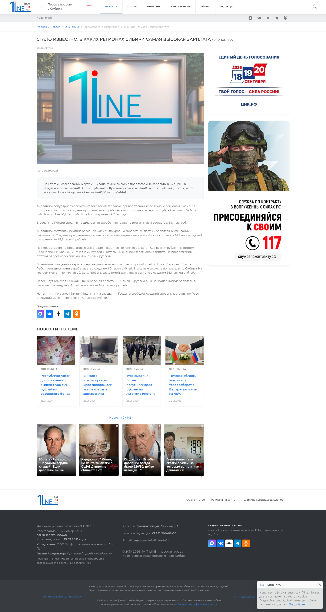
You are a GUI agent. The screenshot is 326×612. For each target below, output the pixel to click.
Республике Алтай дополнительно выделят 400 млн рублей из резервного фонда (56, 385)
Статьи (132, 6)
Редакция (227, 6)
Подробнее (297, 604)
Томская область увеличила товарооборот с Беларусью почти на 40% (183, 385)
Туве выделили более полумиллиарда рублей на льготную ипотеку (140, 385)
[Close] (320, 585)
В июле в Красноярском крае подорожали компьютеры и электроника (97, 385)
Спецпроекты (181, 6)
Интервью (154, 6)
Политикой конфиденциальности (197, 604)
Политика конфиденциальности (264, 499)
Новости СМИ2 (120, 417)
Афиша (205, 6)
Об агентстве (195, 499)
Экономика (49, 369)
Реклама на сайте (223, 499)
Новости (111, 6)
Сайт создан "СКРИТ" (247, 596)
